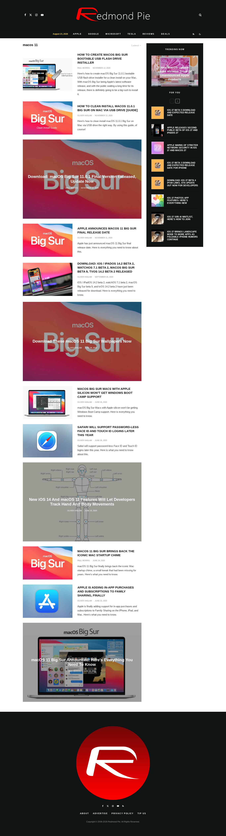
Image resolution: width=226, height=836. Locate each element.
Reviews (149, 34)
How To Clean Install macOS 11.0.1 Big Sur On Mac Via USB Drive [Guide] (107, 108)
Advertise (100, 813)
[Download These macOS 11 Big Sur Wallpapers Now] (82, 341)
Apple (77, 34)
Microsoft (113, 34)
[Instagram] (36, 15)
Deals (165, 34)
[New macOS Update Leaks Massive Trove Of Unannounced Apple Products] (174, 71)
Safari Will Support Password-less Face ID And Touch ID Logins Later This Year (108, 431)
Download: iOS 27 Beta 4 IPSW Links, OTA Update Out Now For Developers (182, 183)
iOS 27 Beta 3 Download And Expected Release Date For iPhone (181, 165)
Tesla (132, 34)
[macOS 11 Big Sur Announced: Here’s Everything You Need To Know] (82, 662)
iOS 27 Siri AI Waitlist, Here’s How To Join (180, 218)
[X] (31, 15)
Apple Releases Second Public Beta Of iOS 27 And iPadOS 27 (182, 130)
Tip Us (141, 813)
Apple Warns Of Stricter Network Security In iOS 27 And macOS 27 (182, 148)
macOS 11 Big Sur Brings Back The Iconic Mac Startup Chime (105, 553)
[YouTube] (42, 15)
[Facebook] (25, 15)
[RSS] (194, 34)
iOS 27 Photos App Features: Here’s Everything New (178, 200)
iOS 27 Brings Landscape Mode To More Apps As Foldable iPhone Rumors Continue (182, 235)
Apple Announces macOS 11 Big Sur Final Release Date (106, 230)
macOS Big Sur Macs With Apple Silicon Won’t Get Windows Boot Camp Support (105, 392)
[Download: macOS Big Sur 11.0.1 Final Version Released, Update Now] (82, 179)
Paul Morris (83, 68)
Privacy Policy (123, 813)
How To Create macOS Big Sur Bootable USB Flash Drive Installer (102, 58)
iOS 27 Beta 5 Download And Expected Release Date (181, 112)
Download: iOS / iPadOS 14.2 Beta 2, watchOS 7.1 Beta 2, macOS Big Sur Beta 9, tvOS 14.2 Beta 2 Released (106, 267)
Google (93, 34)
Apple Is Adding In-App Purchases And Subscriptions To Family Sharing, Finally (105, 591)
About (84, 813)
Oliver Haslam (84, 115)
